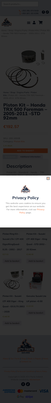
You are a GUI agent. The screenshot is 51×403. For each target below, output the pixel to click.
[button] (48, 178)
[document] (25, 201)
